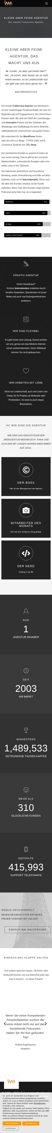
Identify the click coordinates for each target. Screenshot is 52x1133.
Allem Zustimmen (11, 1123)
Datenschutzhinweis (19, 1118)
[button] (5, 1024)
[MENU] (46, 3)
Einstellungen (40, 1103)
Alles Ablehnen (30, 1123)
